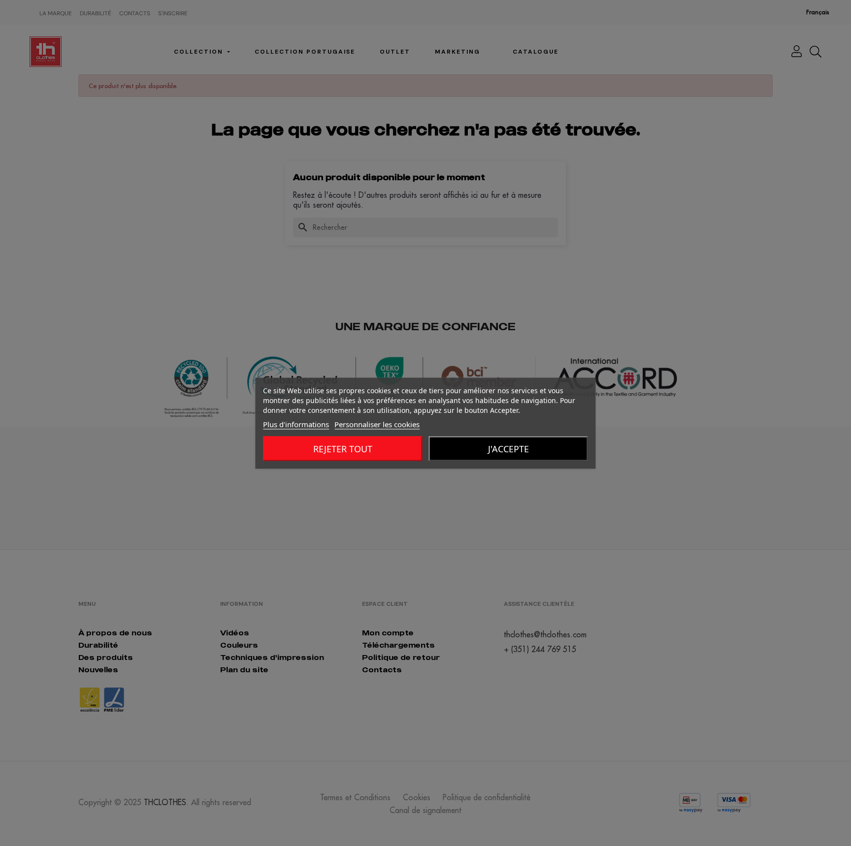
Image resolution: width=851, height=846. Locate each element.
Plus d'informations (296, 424)
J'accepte (508, 448)
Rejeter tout (342, 448)
